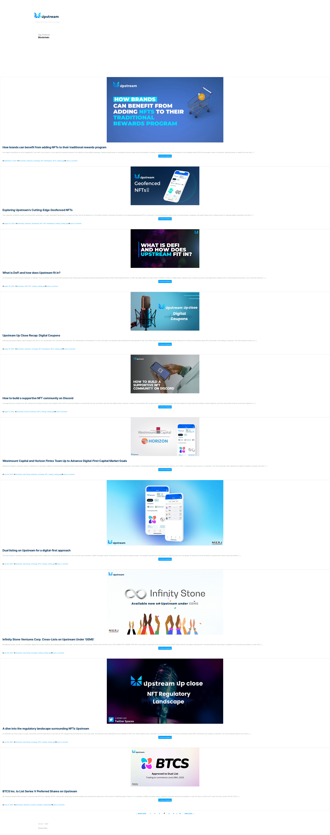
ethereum (30, 161)
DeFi (26, 286)
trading (57, 223)
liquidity (39, 805)
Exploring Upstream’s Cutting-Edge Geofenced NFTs (37, 210)
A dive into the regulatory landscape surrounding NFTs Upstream (45, 728)
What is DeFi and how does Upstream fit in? (31, 272)
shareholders (47, 805)
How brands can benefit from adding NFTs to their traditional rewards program (54, 147)
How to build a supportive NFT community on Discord (37, 398)
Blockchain (22, 161)
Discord (26, 411)
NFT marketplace (46, 161)
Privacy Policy (42, 828)
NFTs (54, 161)
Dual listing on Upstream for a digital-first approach (36, 550)
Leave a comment (71, 161)
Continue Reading (165, 156)
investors (33, 805)
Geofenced (35, 223)
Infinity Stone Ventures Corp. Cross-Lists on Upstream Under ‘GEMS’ (48, 639)
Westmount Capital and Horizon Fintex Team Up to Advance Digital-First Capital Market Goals (64, 461)
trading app (60, 161)
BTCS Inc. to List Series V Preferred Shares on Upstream (39, 791)
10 (180, 813)
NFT (41, 223)
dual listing (26, 474)
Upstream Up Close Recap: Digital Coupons (31, 335)
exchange (37, 161)
